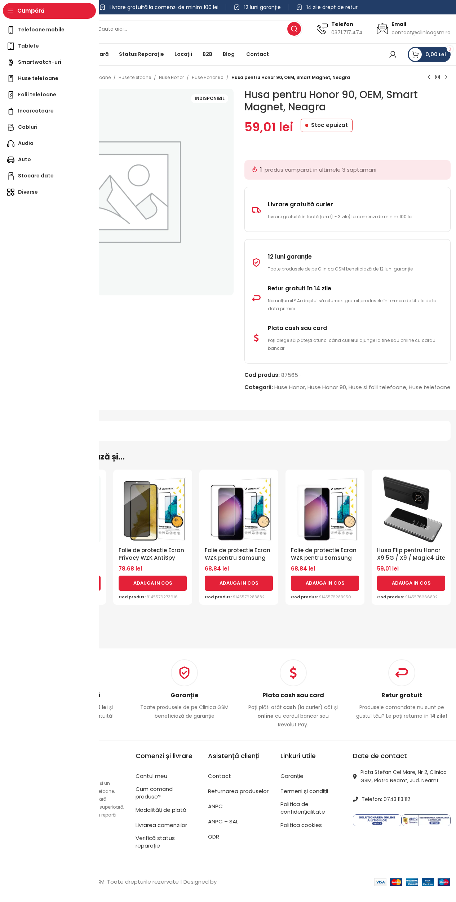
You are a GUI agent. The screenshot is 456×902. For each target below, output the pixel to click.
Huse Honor (171, 77)
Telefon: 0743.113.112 (386, 799)
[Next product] (446, 77)
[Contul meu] (393, 54)
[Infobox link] (184, 689)
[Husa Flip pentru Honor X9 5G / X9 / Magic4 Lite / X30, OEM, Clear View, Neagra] (411, 509)
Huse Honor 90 (207, 77)
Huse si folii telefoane (377, 387)
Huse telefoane (135, 77)
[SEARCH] (294, 29)
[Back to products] (437, 77)
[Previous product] (429, 77)
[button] (153, 583)
